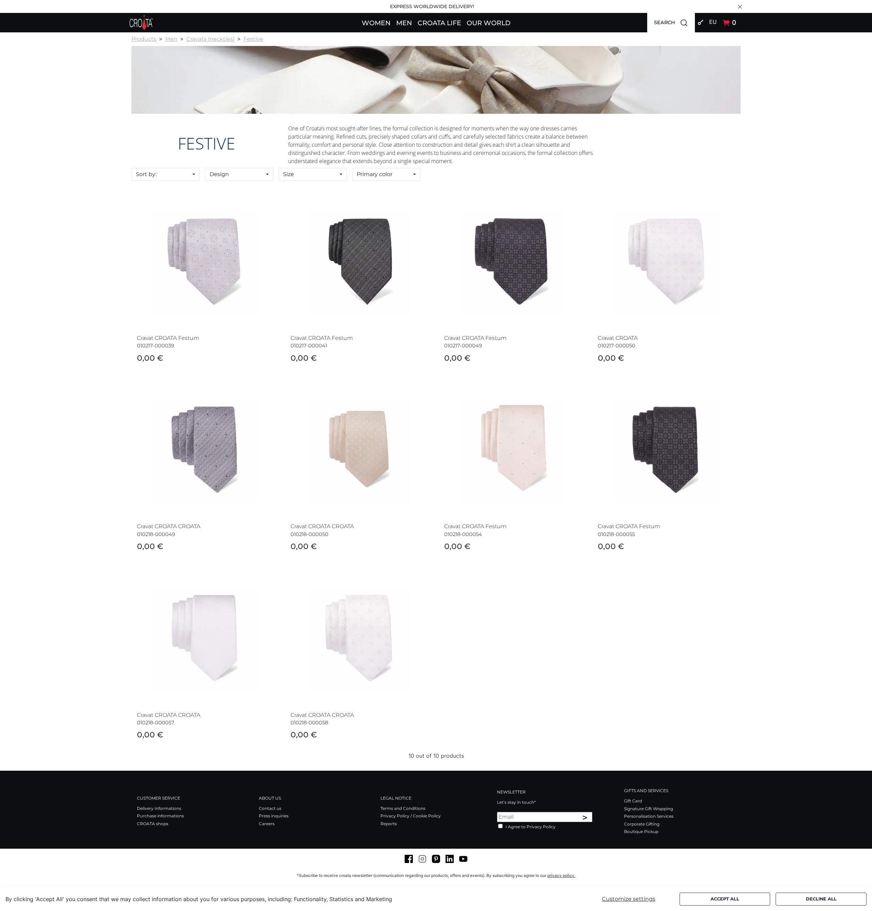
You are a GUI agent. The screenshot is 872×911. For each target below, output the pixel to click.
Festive (253, 39)
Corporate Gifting (641, 824)
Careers (267, 823)
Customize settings (628, 899)
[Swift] (141, 22)
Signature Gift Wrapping (648, 808)
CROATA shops (152, 823)
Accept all (725, 898)
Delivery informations (159, 808)
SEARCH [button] (674, 22)
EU (713, 21)
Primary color (374, 174)
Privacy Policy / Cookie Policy (410, 815)
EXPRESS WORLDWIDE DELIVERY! (432, 6)
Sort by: (146, 174)
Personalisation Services (648, 816)
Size (288, 174)
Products (143, 39)
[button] (376, 22)
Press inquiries (274, 815)
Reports (388, 823)
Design (219, 174)
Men (171, 39)
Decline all (821, 898)
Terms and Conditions (402, 808)
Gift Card (633, 800)
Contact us (270, 808)
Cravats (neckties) (210, 39)
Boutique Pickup (641, 831)
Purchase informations (160, 815)
